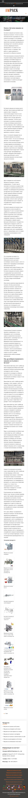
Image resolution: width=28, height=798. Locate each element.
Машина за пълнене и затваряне (11, 734)
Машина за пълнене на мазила (8, 553)
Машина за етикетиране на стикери (12, 731)
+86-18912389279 (10, 3)
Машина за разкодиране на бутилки (12, 739)
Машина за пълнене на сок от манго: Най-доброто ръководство (9, 635)
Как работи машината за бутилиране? (9, 602)
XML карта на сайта (14, 796)
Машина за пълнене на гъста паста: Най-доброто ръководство (9, 692)
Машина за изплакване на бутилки (12, 741)
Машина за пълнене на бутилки (11, 726)
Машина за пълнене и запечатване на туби (14, 736)
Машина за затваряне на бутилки (11, 729)
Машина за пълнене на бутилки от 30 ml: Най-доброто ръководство (8, 570)
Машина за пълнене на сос (8, 587)
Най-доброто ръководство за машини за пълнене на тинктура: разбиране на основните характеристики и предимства (8, 672)
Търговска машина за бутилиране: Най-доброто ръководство (9, 651)
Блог (7, 713)
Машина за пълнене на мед (8, 708)
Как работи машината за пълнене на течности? (9, 618)
